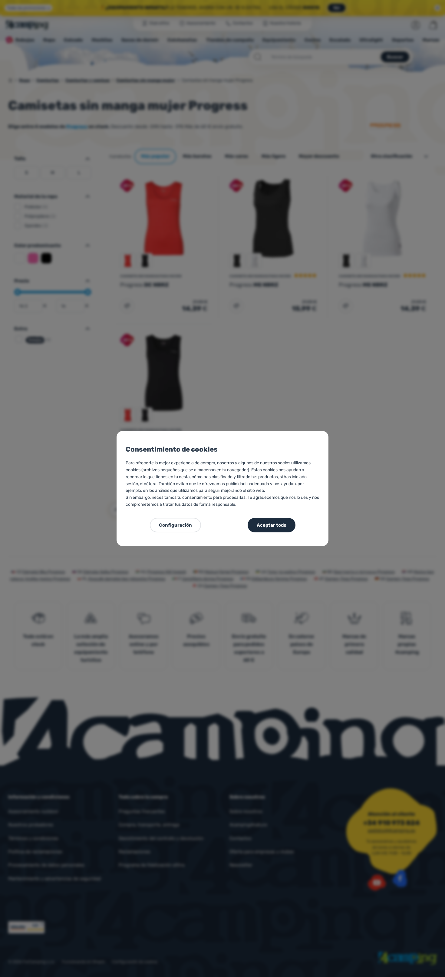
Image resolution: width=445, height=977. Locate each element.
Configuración (175, 525)
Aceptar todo (271, 525)
